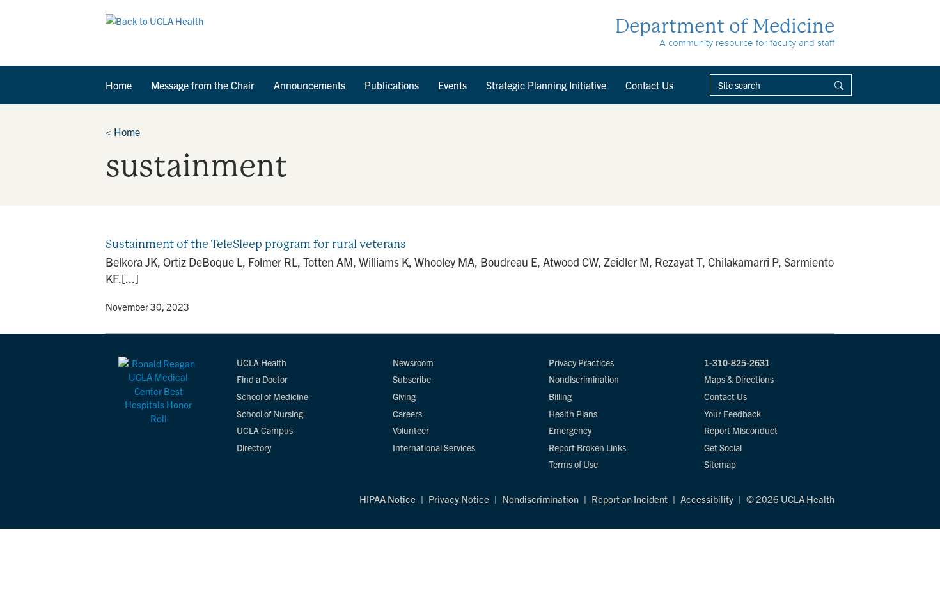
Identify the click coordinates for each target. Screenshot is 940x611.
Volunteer (411, 430)
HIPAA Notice (387, 499)
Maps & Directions (739, 379)
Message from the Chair (203, 85)
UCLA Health (261, 362)
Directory (254, 447)
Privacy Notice (458, 499)
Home (119, 85)
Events (452, 85)
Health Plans (573, 413)
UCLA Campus (265, 430)
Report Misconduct (741, 430)
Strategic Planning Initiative (546, 85)
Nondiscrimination (584, 379)
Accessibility (706, 499)
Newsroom (413, 362)
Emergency (570, 430)
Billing (560, 396)
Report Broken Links (587, 447)
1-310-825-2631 (737, 362)
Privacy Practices (581, 362)
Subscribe (412, 379)
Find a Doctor (262, 379)
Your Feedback (732, 413)
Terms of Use (573, 464)
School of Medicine (272, 396)
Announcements (309, 85)
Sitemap (720, 464)
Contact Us (649, 85)
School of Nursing (270, 413)
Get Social (723, 447)
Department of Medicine (724, 26)
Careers (407, 413)
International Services (434, 447)
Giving (404, 396)
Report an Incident (629, 499)
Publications (391, 85)
